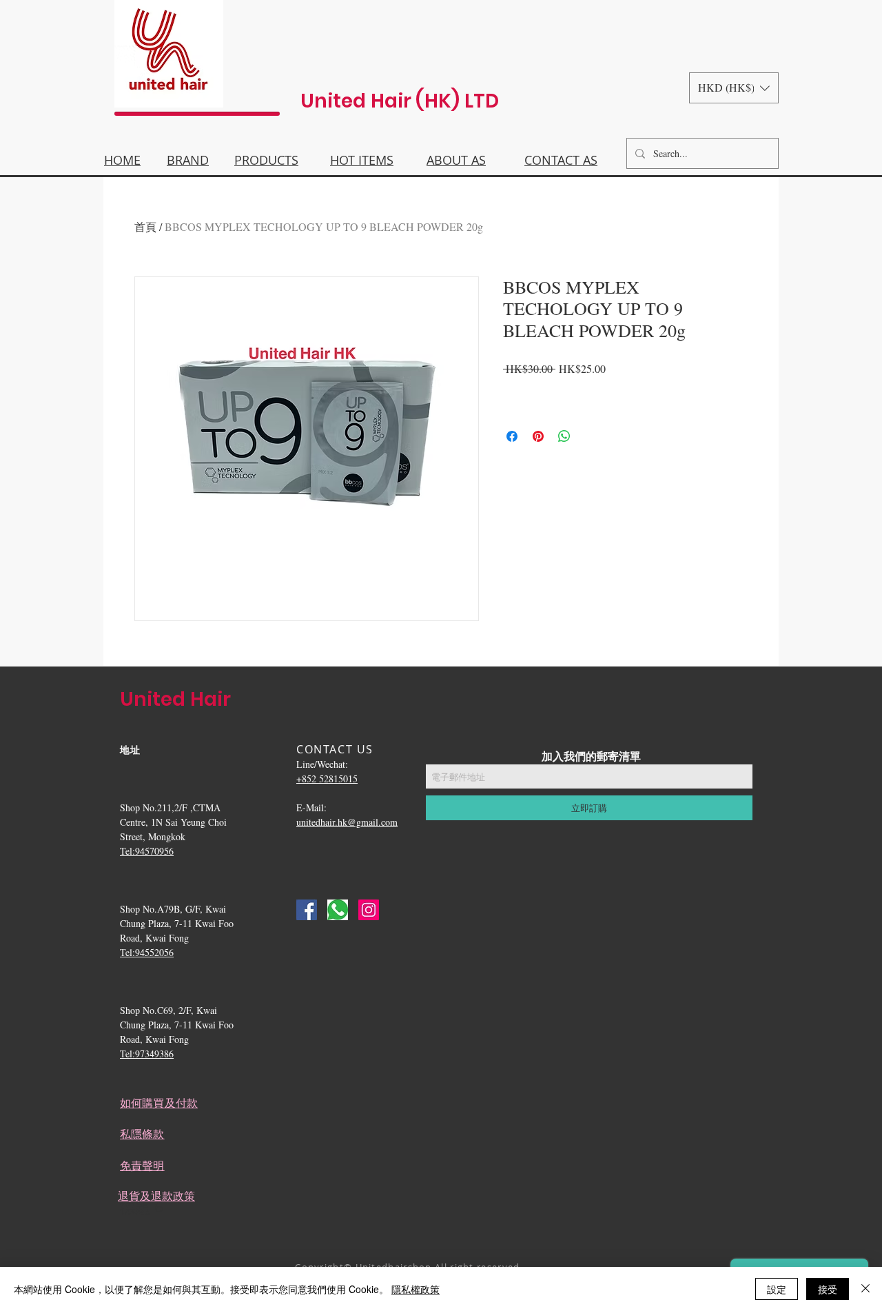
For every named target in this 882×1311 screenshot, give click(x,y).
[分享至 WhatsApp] (564, 436)
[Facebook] (306, 910)
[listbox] (734, 87)
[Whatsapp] (337, 910)
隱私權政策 (415, 1289)
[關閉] (865, 1289)
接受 (827, 1289)
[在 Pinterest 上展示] (538, 436)
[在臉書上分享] (512, 436)
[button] (734, 87)
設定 (776, 1289)
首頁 (145, 226)
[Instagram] (368, 910)
